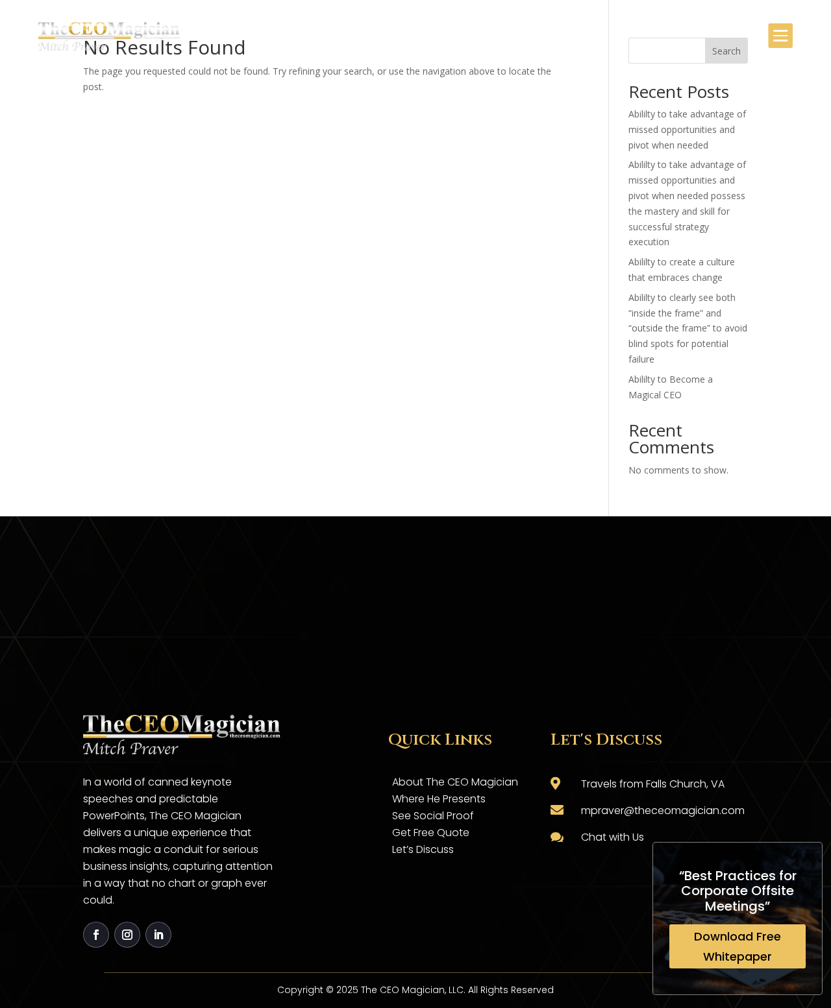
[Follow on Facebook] (96, 935)
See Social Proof (433, 815)
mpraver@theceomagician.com (663, 810)
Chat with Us (612, 837)
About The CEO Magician (455, 781)
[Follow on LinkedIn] (158, 935)
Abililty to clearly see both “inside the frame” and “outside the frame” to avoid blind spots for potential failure (687, 328)
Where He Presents (439, 798)
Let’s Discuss (423, 849)
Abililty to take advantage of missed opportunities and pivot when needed (687, 129)
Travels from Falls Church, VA (653, 783)
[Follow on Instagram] (127, 935)
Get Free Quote (430, 832)
